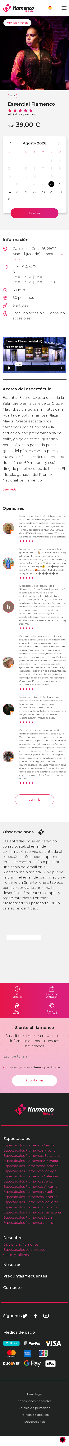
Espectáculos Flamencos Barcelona (32, 1155)
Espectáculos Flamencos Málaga (29, 1171)
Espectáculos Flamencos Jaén (27, 1217)
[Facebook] (35, 1316)
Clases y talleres (16, 1255)
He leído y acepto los (35, 1067)
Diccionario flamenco (20, 1244)
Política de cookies (35, 1415)
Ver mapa (39, 256)
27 (34, 192)
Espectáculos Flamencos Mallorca (30, 1202)
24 (9, 192)
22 (51, 184)
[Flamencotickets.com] (18, 7)
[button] (52, 8)
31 (9, 199)
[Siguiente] (57, 143)
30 (60, 192)
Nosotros (12, 1264)
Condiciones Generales (34, 1401)
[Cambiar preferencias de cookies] (63, 1440)
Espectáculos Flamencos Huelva (29, 1192)
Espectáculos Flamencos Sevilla (29, 1145)
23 (60, 184)
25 (17, 192)
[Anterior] (12, 143)
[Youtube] (46, 1316)
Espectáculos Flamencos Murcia (29, 1223)
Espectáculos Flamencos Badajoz (30, 1207)
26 (26, 192)
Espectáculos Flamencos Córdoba (30, 1166)
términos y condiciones (46, 1067)
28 (43, 192)
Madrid (12, 95)
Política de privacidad (34, 1408)
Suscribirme (35, 1080)
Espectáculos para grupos (24, 1249)
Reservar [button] (34, 213)
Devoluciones (34, 1421)
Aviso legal (34, 1394)
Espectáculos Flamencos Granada (30, 1161)
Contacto (12, 1287)
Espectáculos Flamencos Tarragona (32, 1212)
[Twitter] (25, 1316)
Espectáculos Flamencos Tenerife (30, 1197)
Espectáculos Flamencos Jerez (28, 1181)
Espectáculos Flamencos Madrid (29, 1150)
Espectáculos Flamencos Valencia (30, 1176)
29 (51, 192)
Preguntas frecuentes (25, 1276)
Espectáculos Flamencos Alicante (30, 1186)
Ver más (34, 799)
